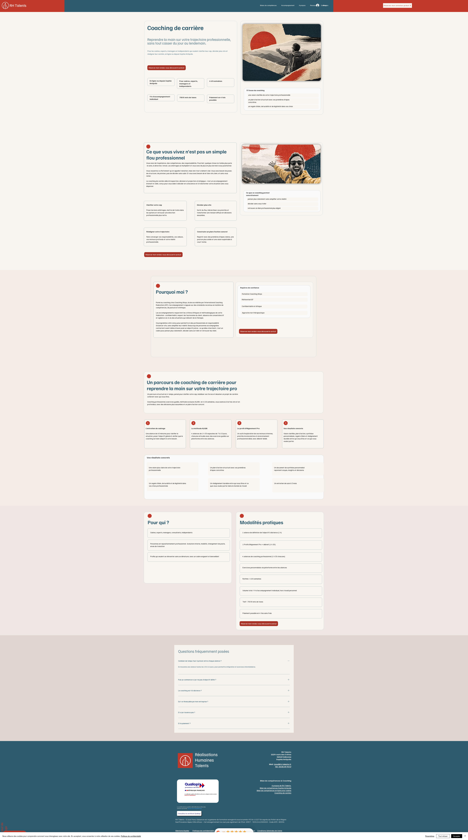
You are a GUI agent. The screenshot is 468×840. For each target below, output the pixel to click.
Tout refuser (443, 836)
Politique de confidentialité (131, 836)
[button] (268, 5)
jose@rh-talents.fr (282, 764)
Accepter (456, 836)
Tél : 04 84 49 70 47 (283, 766)
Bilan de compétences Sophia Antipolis (275, 788)
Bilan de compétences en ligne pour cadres (274, 790)
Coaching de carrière (282, 793)
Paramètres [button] (429, 836)
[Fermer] (465, 836)
